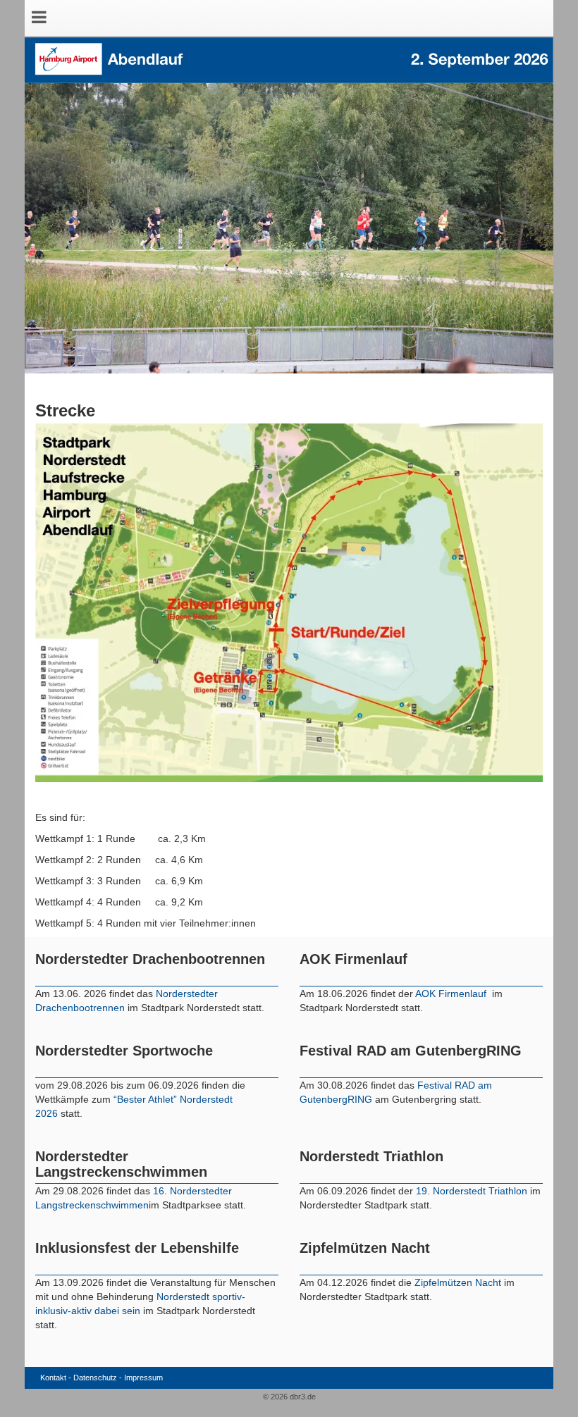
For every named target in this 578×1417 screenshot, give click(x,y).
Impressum (143, 1377)
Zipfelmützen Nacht (457, 1282)
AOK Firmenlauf (452, 993)
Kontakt (53, 1377)
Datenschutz (95, 1377)
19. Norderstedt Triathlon (471, 1190)
